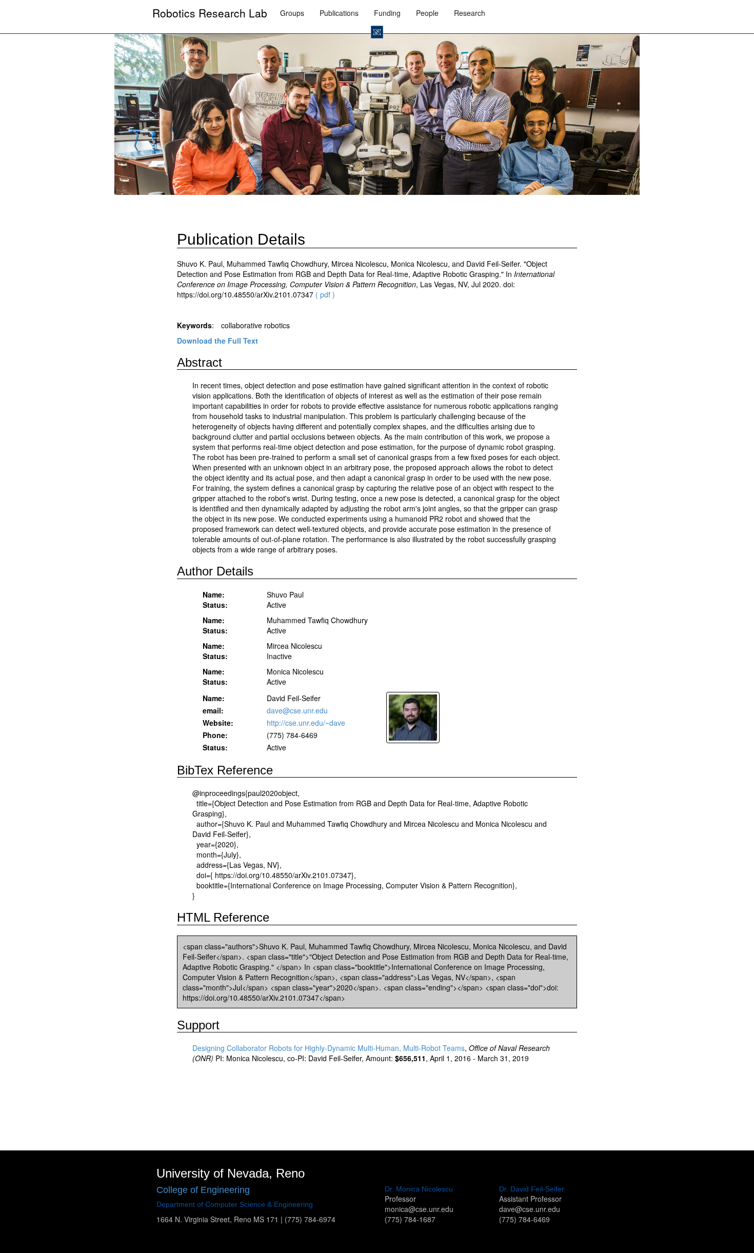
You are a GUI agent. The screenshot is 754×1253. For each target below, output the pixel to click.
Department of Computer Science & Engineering (234, 1204)
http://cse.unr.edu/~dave (306, 723)
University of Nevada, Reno (230, 1173)
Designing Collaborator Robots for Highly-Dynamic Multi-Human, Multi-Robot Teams (328, 1048)
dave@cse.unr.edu (297, 710)
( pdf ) (325, 294)
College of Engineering (203, 1190)
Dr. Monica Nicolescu (419, 1189)
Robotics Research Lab (209, 13)
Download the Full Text (217, 340)
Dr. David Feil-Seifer (531, 1189)
